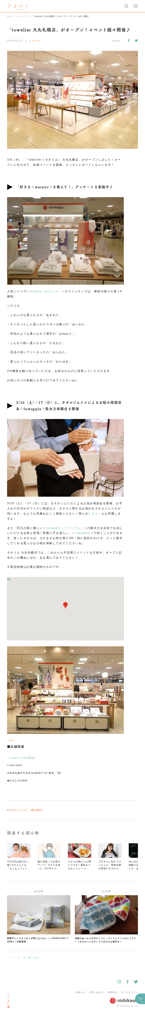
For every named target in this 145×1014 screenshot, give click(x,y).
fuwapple (82, 532)
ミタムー (95, 513)
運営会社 (112, 992)
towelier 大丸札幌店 (22, 757)
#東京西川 (36, 810)
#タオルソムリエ (17, 810)
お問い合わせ (96, 992)
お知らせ (80, 992)
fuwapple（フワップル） (65, 528)
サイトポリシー (129, 992)
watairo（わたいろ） (46, 291)
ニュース (23, 16)
